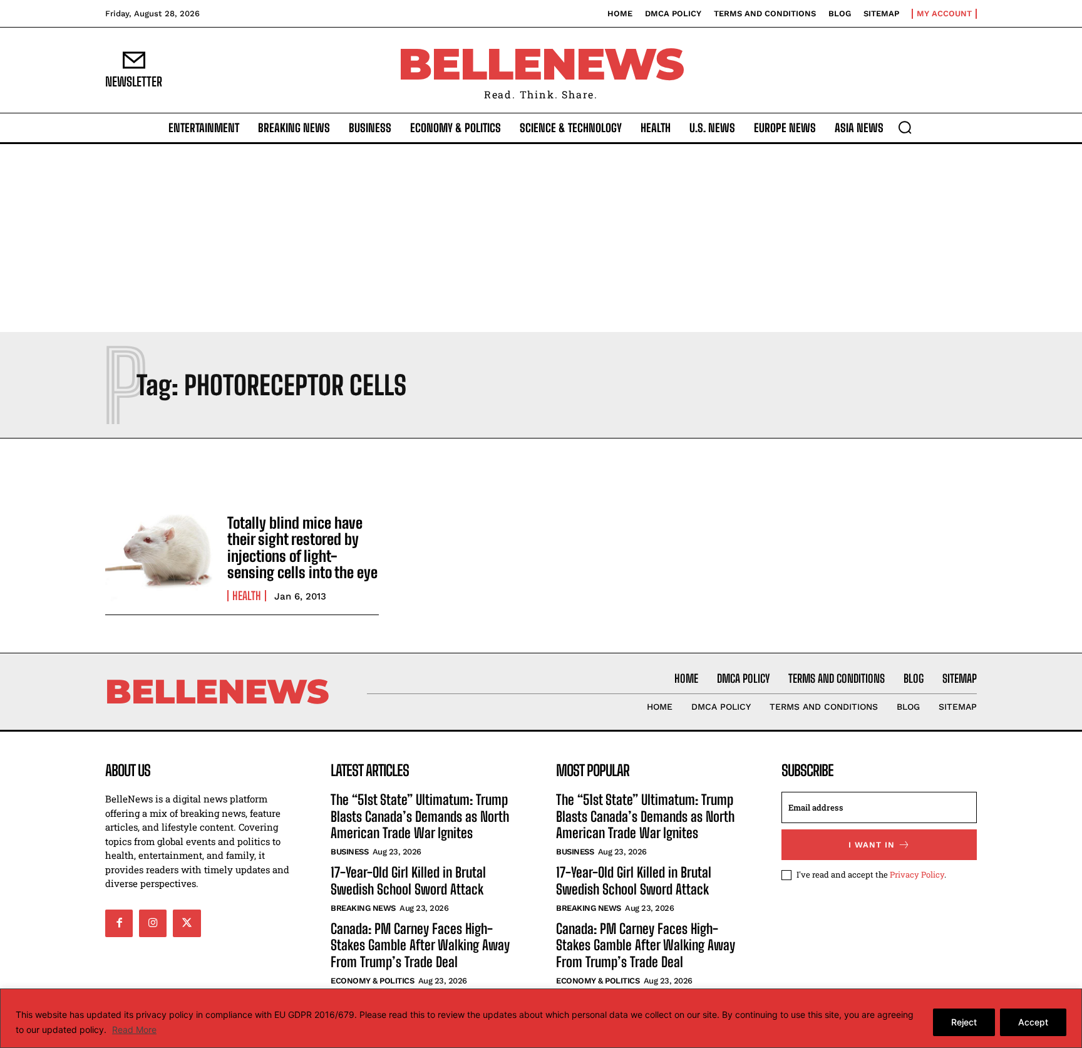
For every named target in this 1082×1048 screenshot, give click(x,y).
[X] (186, 923)
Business (349, 851)
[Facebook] (119, 923)
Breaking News (363, 908)
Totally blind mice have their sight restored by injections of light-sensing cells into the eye (302, 547)
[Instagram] (153, 923)
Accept (1033, 1022)
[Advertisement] (541, 238)
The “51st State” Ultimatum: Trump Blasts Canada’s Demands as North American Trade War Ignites (420, 816)
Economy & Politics (372, 980)
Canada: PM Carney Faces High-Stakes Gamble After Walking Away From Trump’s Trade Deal (420, 945)
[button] (905, 127)
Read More (134, 1029)
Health (246, 595)
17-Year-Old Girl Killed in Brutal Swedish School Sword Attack (408, 880)
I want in (871, 844)
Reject (964, 1022)
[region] (541, 1018)
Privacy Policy (917, 874)
